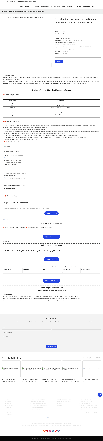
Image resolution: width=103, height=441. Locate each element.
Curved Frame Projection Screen (38, 403)
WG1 (24, 272)
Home (8, 399)
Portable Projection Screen (37, 407)
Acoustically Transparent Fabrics (63, 399)
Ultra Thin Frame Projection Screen (39, 405)
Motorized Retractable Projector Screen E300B (9, 380)
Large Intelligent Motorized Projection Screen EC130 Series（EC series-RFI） (30, 380)
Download (9, 411)
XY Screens (4, 11)
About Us (9, 407)
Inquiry (59, 61)
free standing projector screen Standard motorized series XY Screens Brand (26, 11)
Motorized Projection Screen (37, 401)
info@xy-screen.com (88, 403)
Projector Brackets (35, 409)
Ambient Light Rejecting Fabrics (63, 401)
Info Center (9, 412)
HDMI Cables (86, 357)
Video (8, 409)
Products (92, 357)
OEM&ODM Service (11, 405)
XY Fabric (98, 357)
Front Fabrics (59, 403)
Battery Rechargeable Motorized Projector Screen (70, 380)
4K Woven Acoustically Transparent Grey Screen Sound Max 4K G (49, 380)
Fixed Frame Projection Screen (38, 399)
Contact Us (9, 414)
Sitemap (69, 438)
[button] (93, 6)
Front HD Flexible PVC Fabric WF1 (91, 380)
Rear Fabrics (59, 405)
